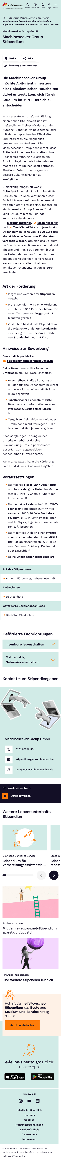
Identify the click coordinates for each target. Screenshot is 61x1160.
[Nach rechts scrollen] (53, 875)
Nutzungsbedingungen (29, 1125)
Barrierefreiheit (29, 1129)
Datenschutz (29, 1134)
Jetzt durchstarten (22, 1025)
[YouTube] (29, 1100)
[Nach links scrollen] (41, 875)
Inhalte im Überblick (29, 1110)
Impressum (29, 1139)
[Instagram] (20, 1100)
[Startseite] (4, 18)
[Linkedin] (37, 1100)
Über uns (29, 1115)
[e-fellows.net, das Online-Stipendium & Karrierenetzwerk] (13, 5)
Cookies (29, 1120)
